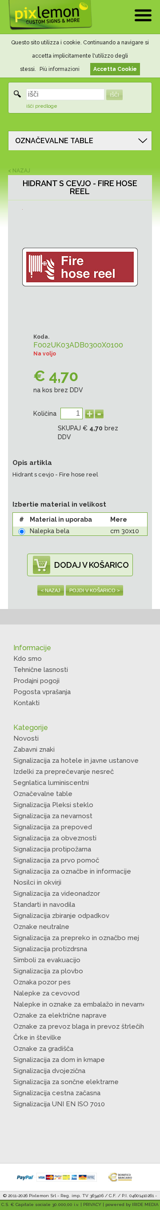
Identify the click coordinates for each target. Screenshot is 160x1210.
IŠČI (114, 95)
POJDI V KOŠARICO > (94, 590)
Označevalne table (42, 794)
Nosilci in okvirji (37, 882)
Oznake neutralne (41, 927)
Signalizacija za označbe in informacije (72, 871)
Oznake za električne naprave (60, 1015)
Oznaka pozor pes (42, 982)
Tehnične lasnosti (40, 670)
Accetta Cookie (115, 69)
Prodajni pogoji (36, 681)
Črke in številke (37, 1038)
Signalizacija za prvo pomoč (56, 860)
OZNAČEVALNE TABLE (54, 141)
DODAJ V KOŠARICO (91, 565)
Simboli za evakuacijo (46, 960)
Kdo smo (27, 659)
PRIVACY (92, 1204)
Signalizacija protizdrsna (50, 949)
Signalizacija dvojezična (49, 1071)
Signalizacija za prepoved (52, 827)
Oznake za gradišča (43, 1049)
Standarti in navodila (44, 905)
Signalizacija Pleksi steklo (53, 805)
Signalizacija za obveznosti (54, 838)
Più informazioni (60, 69)
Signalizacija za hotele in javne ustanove (76, 761)
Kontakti (26, 703)
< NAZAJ (19, 171)
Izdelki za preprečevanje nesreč (63, 772)
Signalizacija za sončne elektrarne (66, 1082)
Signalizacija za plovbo (48, 971)
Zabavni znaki (34, 749)
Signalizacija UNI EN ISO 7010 (59, 1104)
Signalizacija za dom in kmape (59, 1060)
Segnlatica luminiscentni (51, 783)
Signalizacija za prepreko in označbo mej (76, 938)
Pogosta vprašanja (42, 692)
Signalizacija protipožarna (52, 849)
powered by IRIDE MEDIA (132, 1204)
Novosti (26, 738)
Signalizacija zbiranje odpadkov (61, 916)
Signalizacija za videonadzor (56, 894)
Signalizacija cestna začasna (56, 1093)
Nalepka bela (49, 531)
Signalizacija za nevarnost (52, 816)
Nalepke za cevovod (46, 993)
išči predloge (41, 106)
